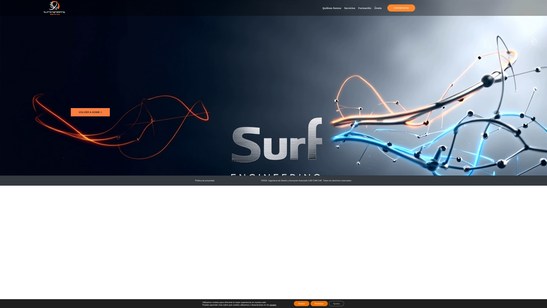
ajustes (273, 305)
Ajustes (336, 303)
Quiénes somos (332, 8)
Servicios (349, 8)
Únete (378, 8)
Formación (364, 8)
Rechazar (319, 303)
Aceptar (301, 303)
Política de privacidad (204, 180)
